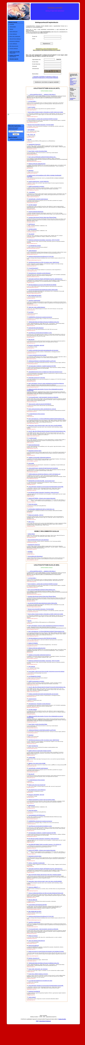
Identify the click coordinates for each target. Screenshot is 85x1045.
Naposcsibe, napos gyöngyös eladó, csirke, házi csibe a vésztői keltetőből (45, 425)
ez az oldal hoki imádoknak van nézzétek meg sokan (40, 980)
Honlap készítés (62, 1019)
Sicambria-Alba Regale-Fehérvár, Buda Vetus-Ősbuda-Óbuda (42, 217)
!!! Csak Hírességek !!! (33, 268)
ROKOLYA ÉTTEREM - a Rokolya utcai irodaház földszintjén (41, 498)
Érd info (29, 139)
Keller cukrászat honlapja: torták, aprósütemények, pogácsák (42, 409)
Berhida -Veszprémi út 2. (34, 958)
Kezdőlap (12, 24)
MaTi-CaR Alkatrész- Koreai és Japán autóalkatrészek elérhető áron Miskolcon (46, 383)
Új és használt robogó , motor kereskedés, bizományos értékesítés (43, 397)
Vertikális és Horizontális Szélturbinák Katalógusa (39, 457)
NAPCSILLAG (31, 224)
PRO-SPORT (31, 234)
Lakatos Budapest (32, 250)
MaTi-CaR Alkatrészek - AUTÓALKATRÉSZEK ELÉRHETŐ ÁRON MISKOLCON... (46, 418)
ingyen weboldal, (73, 82)
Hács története (31, 129)
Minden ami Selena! (33, 935)
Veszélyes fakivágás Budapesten (35, 211)
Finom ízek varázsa (32, 504)
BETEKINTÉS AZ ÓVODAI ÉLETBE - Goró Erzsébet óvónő (41, 480)
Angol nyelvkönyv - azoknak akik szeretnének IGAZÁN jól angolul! (42, 118)
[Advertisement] (14, 88)
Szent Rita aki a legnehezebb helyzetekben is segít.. (40, 332)
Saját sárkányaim (13, 31)
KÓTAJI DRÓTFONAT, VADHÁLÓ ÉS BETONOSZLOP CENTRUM (43, 468)
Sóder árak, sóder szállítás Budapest (36, 307)
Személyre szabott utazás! (34, 300)
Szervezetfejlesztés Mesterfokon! (35, 556)
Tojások (11, 29)
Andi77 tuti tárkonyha (33, 745)
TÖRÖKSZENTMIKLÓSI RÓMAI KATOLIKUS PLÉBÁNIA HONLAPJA (43, 322)
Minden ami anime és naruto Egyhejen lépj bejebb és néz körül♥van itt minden (46, 951)
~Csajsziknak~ (31, 192)
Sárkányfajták (13, 26)
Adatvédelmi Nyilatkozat (45, 1021)
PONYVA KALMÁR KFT (33, 945)
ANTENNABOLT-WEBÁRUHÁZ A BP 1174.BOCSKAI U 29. (41, 509)
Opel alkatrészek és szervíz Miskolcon (37, 789)
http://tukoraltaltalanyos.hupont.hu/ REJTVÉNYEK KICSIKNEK (42, 284)
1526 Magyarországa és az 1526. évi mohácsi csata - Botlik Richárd (43, 262)
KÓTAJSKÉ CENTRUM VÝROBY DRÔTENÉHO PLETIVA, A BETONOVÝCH (45, 279)
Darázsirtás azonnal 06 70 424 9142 (36, 377)
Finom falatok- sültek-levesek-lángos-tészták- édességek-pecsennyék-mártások (46, 671)
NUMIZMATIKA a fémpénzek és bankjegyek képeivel (40, 317)
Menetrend (30, 170)
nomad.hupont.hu (32, 698)
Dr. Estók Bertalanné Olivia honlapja (36, 413)
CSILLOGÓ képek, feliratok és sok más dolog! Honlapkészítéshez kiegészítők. (45, 486)
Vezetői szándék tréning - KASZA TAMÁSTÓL (38, 181)
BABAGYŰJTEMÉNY (33, 643)
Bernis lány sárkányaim (15, 36)
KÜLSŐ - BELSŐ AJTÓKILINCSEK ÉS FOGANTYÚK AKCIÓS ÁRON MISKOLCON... (47, 431)
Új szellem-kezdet (32, 438)
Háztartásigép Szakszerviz (34, 144)
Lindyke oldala (31, 757)
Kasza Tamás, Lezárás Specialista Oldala (37, 151)
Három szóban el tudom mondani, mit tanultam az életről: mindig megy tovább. (45, 112)
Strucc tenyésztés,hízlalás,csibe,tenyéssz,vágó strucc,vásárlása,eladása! (44, 874)
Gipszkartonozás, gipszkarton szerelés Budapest (39, 273)
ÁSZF (37, 1021)
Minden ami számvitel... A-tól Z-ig (35, 515)
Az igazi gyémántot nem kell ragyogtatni (37, 355)
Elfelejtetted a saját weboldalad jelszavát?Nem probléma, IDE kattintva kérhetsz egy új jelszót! (46, 49)
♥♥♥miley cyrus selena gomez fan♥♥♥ (36, 763)
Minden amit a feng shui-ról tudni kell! (36, 784)
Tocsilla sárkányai (14, 48)
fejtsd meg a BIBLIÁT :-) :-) (34, 887)
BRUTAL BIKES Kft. (32, 899)
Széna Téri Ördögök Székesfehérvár (36, 940)
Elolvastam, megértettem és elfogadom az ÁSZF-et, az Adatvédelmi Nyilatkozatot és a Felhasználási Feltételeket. (45, 77)
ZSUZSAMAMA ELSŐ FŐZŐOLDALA (36, 815)
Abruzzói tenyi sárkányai (15, 39)
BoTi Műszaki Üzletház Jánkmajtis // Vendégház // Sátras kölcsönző (43, 492)
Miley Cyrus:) (31, 521)
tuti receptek (31, 463)
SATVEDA (30, 551)
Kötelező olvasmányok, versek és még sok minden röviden (41, 799)
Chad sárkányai (13, 34)
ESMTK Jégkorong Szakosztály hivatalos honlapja (39, 750)
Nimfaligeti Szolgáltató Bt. (34, 991)
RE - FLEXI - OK (31, 134)
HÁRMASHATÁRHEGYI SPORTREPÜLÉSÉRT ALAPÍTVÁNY (42, 361)
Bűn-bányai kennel (14, 46)
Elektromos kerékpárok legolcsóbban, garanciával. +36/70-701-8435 (43, 240)
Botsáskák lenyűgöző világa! (34, 450)
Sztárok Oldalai (31, 534)
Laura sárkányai (13, 43)
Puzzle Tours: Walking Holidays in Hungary (38, 974)
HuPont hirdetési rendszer (47, 91)
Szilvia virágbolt (32, 997)
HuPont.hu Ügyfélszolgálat (16, 139)
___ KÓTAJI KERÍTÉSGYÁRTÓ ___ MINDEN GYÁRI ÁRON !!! (42, 94)
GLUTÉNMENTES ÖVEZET (34, 245)
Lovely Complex (31, 107)
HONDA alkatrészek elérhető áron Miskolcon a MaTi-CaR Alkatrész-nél (44, 474)
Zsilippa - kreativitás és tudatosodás (36, 863)
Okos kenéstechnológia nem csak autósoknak (38, 539)
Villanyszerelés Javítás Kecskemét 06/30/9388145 (39, 404)
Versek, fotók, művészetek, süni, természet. (38, 969)
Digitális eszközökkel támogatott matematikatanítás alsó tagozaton (43, 350)
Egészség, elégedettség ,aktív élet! (36, 345)
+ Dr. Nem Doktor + (32, 101)
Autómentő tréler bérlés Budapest (35, 327)
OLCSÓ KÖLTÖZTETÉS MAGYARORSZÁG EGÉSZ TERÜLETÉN (43, 289)
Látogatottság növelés (72, 99)
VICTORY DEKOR (32, 204)
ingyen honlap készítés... (72, 84)
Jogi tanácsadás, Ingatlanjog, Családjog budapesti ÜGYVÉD (42, 366)
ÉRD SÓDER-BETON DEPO (34, 295)
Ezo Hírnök (30, 312)
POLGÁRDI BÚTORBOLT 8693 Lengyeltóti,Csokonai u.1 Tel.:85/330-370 (44, 844)
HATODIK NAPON (32, 229)
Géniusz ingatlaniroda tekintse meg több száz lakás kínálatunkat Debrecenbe (45, 893)
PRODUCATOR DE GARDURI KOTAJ (36, 163)
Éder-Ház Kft (31, 339)
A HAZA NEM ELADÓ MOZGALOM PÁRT (37, 904)
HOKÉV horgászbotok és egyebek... (36, 186)
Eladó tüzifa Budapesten (34, 444)
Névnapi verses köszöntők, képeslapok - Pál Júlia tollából (41, 124)
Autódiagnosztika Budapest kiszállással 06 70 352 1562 (41, 256)
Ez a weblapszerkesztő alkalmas (73, 81)
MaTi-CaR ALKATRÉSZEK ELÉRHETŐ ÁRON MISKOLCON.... (42, 157)
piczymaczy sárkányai (15, 41)
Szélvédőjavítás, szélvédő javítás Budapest (38, 199)
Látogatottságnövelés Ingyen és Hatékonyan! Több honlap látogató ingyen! (45, 371)
